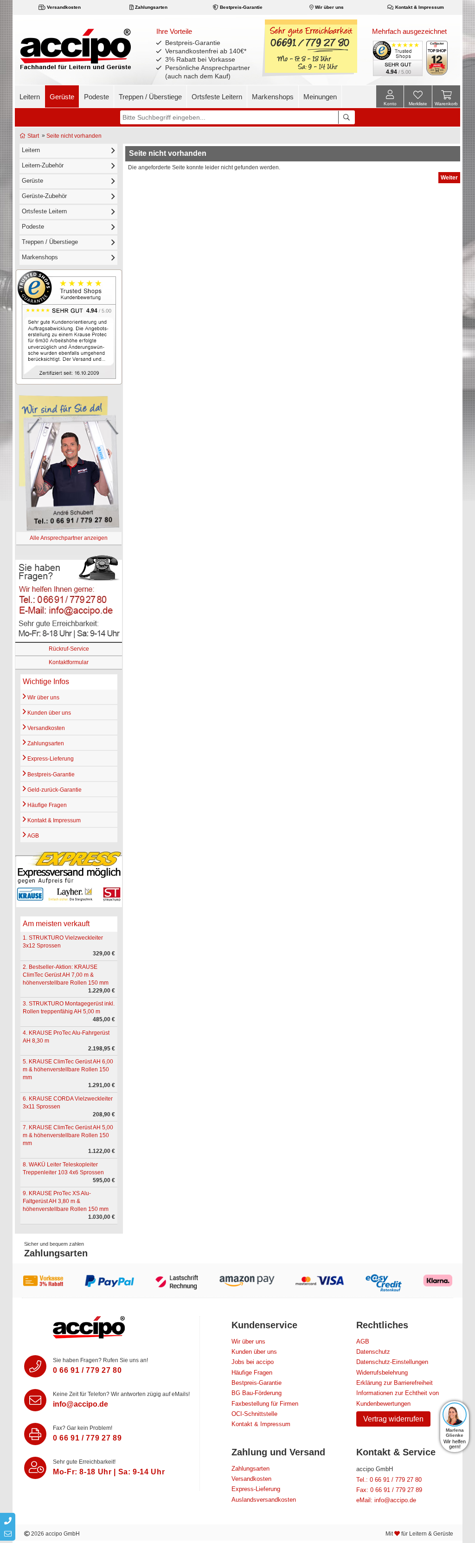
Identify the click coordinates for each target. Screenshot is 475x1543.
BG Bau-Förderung (256, 1392)
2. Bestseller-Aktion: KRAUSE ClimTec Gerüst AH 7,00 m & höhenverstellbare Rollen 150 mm (66, 975)
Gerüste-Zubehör (44, 195)
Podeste (96, 97)
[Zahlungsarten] (237, 1280)
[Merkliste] (418, 98)
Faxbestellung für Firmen (264, 1403)
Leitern (29, 97)
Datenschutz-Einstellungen (392, 1361)
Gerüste (62, 97)
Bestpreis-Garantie (240, 7)
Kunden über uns (48, 713)
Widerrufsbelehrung (382, 1372)
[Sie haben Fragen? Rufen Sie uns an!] (35, 1366)
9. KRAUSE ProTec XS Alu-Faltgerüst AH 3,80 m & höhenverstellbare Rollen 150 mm (66, 1201)
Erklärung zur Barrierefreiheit (394, 1382)
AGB (32, 835)
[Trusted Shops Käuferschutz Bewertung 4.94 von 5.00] (397, 57)
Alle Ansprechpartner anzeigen (69, 538)
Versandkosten (63, 7)
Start (32, 136)
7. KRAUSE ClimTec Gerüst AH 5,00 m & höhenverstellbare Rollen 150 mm (68, 1135)
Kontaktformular (69, 662)
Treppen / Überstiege (150, 97)
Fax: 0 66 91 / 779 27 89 (389, 1489)
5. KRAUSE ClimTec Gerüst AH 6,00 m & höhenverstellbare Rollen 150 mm (68, 1069)
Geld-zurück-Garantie (54, 790)
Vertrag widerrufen (393, 1419)
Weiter (449, 177)
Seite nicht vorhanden (74, 136)
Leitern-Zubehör (43, 165)
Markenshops (273, 97)
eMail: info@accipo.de (386, 1500)
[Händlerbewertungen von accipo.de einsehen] (69, 326)
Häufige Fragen (46, 805)
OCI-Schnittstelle (254, 1413)
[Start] (75, 48)
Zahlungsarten (150, 7)
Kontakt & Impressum (419, 7)
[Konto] (390, 96)
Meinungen (320, 97)
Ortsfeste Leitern (217, 97)
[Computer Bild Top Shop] (437, 58)
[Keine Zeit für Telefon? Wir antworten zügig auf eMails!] (35, 1400)
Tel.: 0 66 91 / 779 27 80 (389, 1479)
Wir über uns (329, 7)
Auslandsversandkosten (263, 1499)
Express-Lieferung (50, 758)
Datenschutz (373, 1351)
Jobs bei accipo (252, 1361)
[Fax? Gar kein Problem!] (35, 1434)
